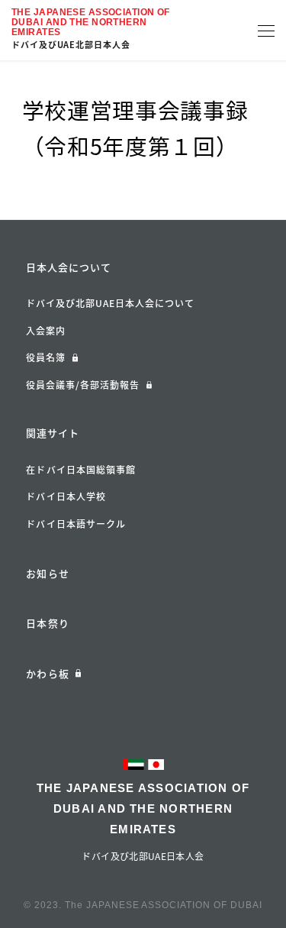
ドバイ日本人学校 (66, 496)
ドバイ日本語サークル (76, 524)
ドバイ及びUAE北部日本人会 (70, 44)
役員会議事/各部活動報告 (83, 385)
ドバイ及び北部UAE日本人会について (110, 303)
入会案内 (46, 331)
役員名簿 (46, 357)
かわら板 (47, 673)
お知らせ (47, 573)
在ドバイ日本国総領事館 (81, 470)
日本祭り (47, 623)
